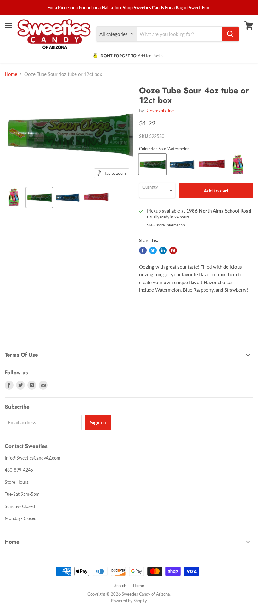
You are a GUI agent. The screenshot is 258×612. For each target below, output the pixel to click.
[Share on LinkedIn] (163, 250)
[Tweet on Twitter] (153, 250)
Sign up (98, 422)
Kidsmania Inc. (160, 110)
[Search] (230, 34)
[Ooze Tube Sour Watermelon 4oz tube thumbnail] (39, 197)
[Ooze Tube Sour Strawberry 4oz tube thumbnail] (96, 197)
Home (11, 74)
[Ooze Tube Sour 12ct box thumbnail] (14, 197)
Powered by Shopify (129, 600)
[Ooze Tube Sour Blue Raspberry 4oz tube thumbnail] (67, 197)
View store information (166, 225)
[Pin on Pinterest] (173, 250)
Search (120, 585)
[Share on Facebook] (143, 250)
